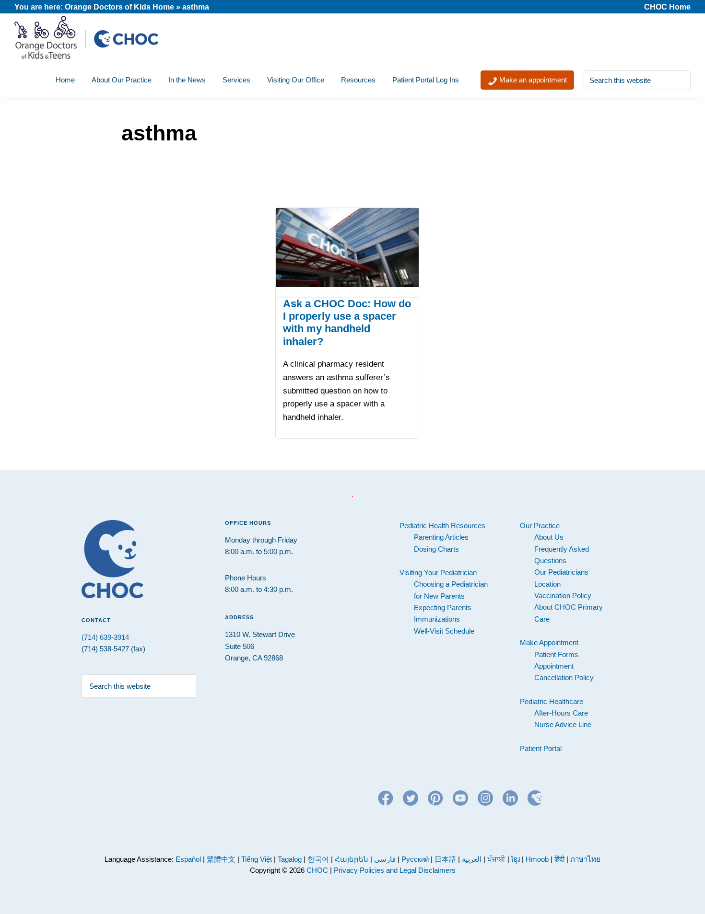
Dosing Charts (436, 549)
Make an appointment (532, 80)
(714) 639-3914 (105, 637)
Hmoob (537, 859)
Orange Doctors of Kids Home (119, 7)
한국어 (318, 859)
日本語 (445, 859)
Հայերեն (351, 859)
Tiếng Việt (256, 859)
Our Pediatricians (561, 572)
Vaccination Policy (562, 595)
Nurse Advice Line (562, 724)
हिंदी (559, 859)
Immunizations (437, 619)
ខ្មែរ (516, 859)
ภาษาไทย (585, 859)
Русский (415, 859)
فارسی (385, 859)
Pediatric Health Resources (442, 525)
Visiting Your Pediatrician (438, 572)
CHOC (317, 870)
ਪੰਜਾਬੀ (497, 859)
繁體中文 (221, 859)
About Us (549, 537)
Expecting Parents (442, 607)
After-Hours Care (561, 713)
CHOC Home (667, 7)
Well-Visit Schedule (444, 631)
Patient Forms (556, 654)
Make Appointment (549, 642)
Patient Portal (541, 748)
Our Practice (540, 525)
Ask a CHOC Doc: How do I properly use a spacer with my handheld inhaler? (347, 322)
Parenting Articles (441, 537)
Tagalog (290, 859)
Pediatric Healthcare (551, 701)
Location (547, 584)
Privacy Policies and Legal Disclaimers (395, 870)
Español (188, 859)
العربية (472, 859)
